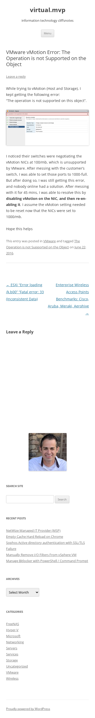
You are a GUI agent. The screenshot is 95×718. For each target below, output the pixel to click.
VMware (49, 241)
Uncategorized (17, 666)
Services (12, 654)
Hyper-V (12, 630)
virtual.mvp (47, 10)
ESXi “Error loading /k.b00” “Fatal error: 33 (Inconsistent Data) (25, 291)
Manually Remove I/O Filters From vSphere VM (41, 554)
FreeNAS (12, 624)
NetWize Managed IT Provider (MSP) (33, 530)
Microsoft (13, 636)
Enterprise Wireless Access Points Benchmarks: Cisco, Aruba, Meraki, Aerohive (68, 298)
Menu (47, 33)
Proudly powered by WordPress (28, 709)
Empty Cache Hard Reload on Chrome (34, 536)
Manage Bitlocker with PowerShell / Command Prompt (47, 561)
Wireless (12, 678)
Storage (12, 660)
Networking (15, 642)
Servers (11, 648)
